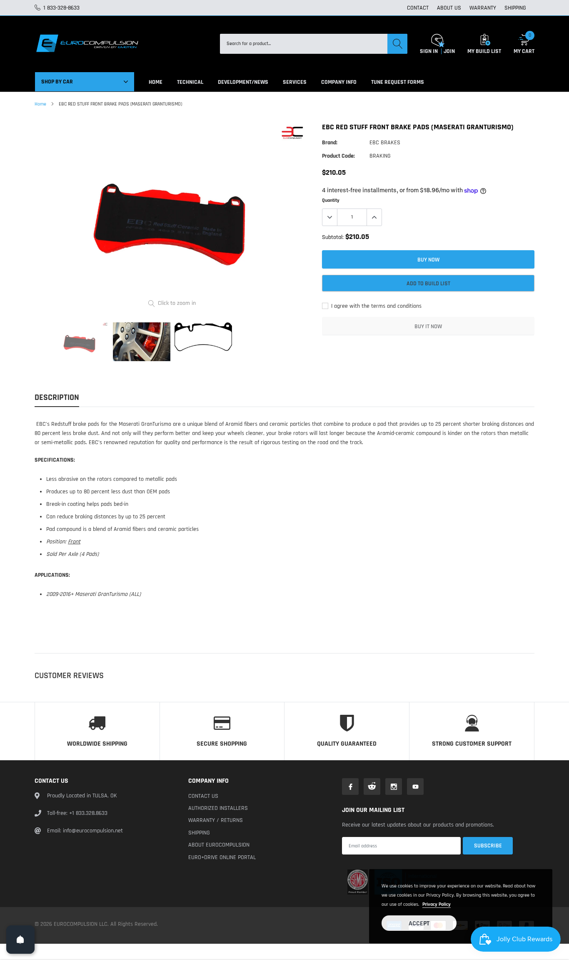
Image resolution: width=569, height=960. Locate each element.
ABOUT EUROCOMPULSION (219, 845)
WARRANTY (482, 8)
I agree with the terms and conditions (375, 306)
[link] (80, 341)
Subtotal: (333, 237)
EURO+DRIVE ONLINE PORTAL (222, 857)
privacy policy (436, 904)
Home (40, 104)
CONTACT (418, 8)
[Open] (20, 939)
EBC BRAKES (384, 142)
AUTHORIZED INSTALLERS (218, 808)
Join (449, 51)
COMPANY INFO (339, 82)
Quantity (330, 200)
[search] (397, 44)
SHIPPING (515, 8)
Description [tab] (57, 397)
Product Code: (338, 156)
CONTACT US (203, 796)
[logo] (87, 44)
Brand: (329, 142)
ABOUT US (449, 8)
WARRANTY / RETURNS (215, 820)
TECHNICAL (190, 82)
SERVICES (295, 82)
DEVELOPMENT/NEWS (243, 82)
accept (419, 923)
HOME (155, 82)
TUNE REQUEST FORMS (397, 82)
